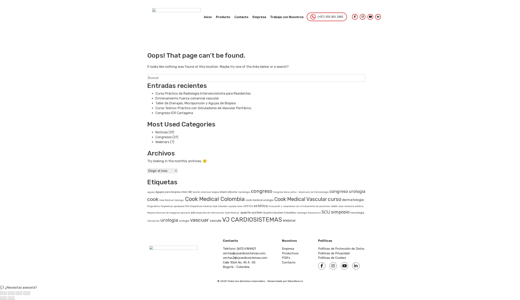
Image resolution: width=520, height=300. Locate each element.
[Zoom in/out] (26, 293)
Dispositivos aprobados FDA (175, 206)
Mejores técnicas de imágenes (163, 213)
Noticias (161, 132)
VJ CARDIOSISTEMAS (252, 219)
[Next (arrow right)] (11, 298)
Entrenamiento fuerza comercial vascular (187, 98)
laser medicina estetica (351, 206)
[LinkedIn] (378, 17)
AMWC (184, 192)
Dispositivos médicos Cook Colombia (209, 206)
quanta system (251, 212)
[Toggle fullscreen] (18, 293)
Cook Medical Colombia (215, 199)
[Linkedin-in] (356, 266)
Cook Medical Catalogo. (171, 200)
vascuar (199, 220)
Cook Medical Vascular (300, 199)
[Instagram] (362, 17)
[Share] (11, 293)
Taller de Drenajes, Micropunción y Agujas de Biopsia (195, 103)
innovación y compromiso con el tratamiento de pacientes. (299, 206)
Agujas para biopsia (167, 191)
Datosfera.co (295, 281)
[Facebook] (355, 17)
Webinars (162, 142)
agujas (151, 192)
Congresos (163, 137)
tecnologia (357, 212)
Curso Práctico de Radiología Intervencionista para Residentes (203, 93)
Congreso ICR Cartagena (174, 113)
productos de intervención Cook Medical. (218, 213)
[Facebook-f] (321, 266)
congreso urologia (347, 191)
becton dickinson (202, 192)
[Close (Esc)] (3, 293)
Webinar (289, 220)
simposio (340, 212)
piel (193, 212)
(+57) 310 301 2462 (330, 16)
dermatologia (353, 200)
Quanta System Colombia (279, 212)
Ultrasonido (153, 221)
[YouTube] (370, 17)
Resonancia (314, 213)
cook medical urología (259, 200)
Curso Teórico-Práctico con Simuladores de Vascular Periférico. (203, 108)
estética (261, 206)
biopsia (215, 192)
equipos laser (235, 206)
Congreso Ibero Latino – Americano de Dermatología (301, 192)
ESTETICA (248, 206)
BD (190, 191)
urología (184, 220)
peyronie (185, 213)
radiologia (302, 213)
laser (334, 206)
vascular (215, 220)
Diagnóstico (153, 206)
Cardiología (244, 192)
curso (334, 199)
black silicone (228, 191)
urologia (169, 220)
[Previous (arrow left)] (3, 298)
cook (152, 199)
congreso (261, 191)
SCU (326, 212)
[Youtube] (344, 266)
